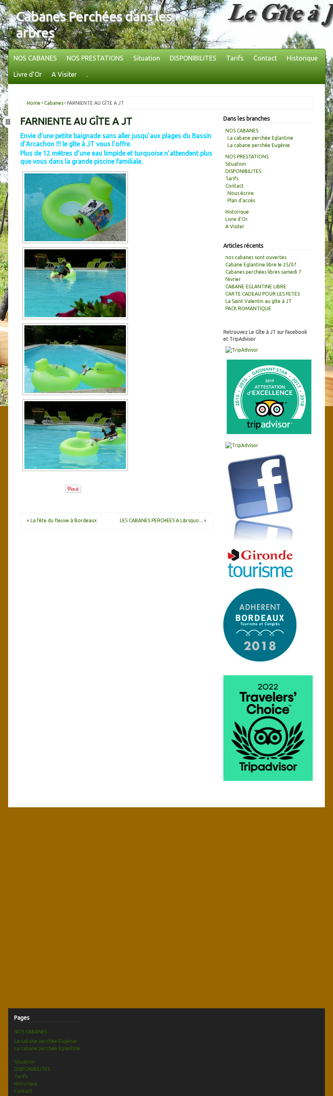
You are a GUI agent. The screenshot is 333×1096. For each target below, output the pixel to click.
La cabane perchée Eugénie (258, 145)
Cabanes (53, 103)
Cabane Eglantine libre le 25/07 (260, 264)
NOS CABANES (35, 58)
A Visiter (64, 74)
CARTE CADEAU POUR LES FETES (262, 293)
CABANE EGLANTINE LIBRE (255, 286)
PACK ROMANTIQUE (248, 308)
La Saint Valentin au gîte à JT (258, 301)
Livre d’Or (27, 74)
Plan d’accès (241, 200)
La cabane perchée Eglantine (260, 138)
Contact (265, 58)
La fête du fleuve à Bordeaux (63, 520)
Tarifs (235, 58)
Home (34, 103)
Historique (302, 58)
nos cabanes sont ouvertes (255, 257)
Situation (146, 58)
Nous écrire (240, 193)
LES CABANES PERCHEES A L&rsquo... (161, 520)
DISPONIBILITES (193, 58)
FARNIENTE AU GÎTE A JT (76, 121)
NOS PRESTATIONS (95, 58)
